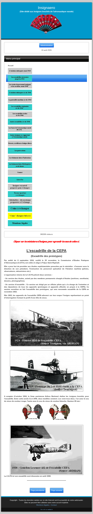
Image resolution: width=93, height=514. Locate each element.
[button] (46, 71)
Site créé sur (46, 509)
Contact (54, 505)
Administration (46, 45)
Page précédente (37, 490)
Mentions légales (42, 505)
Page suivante (56, 490)
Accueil (10, 66)
